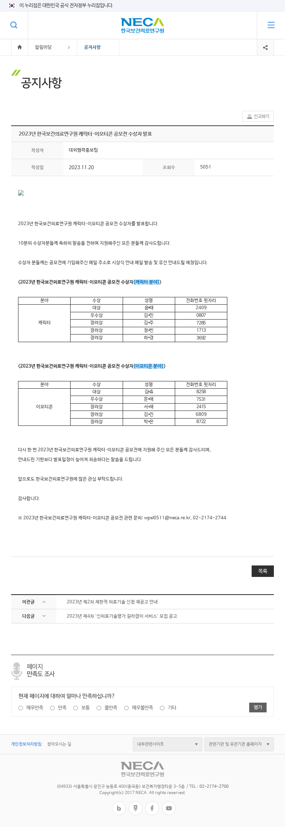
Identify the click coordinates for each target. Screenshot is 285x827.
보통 (85, 708)
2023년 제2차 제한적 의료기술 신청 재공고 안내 (112, 602)
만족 (62, 708)
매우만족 (34, 708)
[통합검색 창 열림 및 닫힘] (14, 25)
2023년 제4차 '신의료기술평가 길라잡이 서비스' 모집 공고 (122, 616)
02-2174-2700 (214, 786)
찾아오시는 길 (59, 744)
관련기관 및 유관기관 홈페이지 (235, 744)
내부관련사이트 (150, 744)
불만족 (111, 708)
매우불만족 (142, 708)
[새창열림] (119, 804)
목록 (262, 571)
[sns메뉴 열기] (265, 41)
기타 (172, 708)
